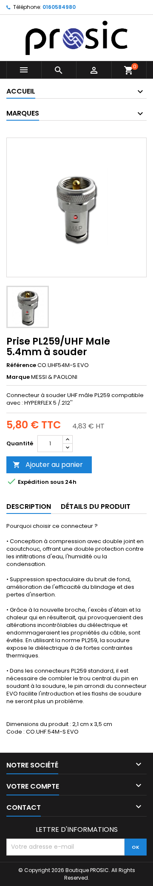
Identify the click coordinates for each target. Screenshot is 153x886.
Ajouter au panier (48, 464)
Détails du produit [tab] (95, 506)
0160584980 (59, 7)
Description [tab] (28, 506)
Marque (18, 377)
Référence (21, 365)
